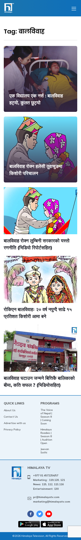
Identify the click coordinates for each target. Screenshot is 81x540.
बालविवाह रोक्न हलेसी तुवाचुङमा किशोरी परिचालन (35, 169)
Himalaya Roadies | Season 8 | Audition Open (46, 436)
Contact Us (11, 416)
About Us (9, 410)
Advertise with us (15, 423)
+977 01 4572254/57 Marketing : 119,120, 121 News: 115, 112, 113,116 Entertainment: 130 (49, 482)
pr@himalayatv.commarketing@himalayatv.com (51, 499)
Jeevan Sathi (44, 450)
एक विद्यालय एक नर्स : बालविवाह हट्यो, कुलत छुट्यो (36, 99)
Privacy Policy (12, 429)
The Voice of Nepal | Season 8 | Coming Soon (46, 416)
